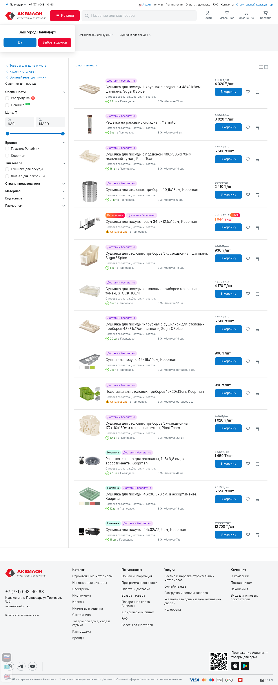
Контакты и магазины (22, 615)
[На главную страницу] (26, 573)
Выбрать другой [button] (55, 42)
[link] (227, 15)
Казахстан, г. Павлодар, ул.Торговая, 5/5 (33, 599)
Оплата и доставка (198, 4)
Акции (146, 4)
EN (271, 679)
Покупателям (174, 4)
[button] (65, 15)
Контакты (227, 4)
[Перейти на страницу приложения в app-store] (235, 666)
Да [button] (20, 42)
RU (262, 679)
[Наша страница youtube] (32, 666)
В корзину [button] (228, 92)
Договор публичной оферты (120, 679)
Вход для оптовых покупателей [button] (244, 597)
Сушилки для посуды (134, 35)
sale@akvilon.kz (17, 606)
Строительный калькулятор (254, 4)
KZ (266, 679)
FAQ (215, 4)
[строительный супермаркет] (26, 15)
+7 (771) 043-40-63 (41, 4)
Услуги (158, 4)
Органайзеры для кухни (95, 35)
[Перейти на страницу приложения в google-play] (245, 666)
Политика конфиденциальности (80, 679)
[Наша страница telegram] (21, 666)
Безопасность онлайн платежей (161, 679)
